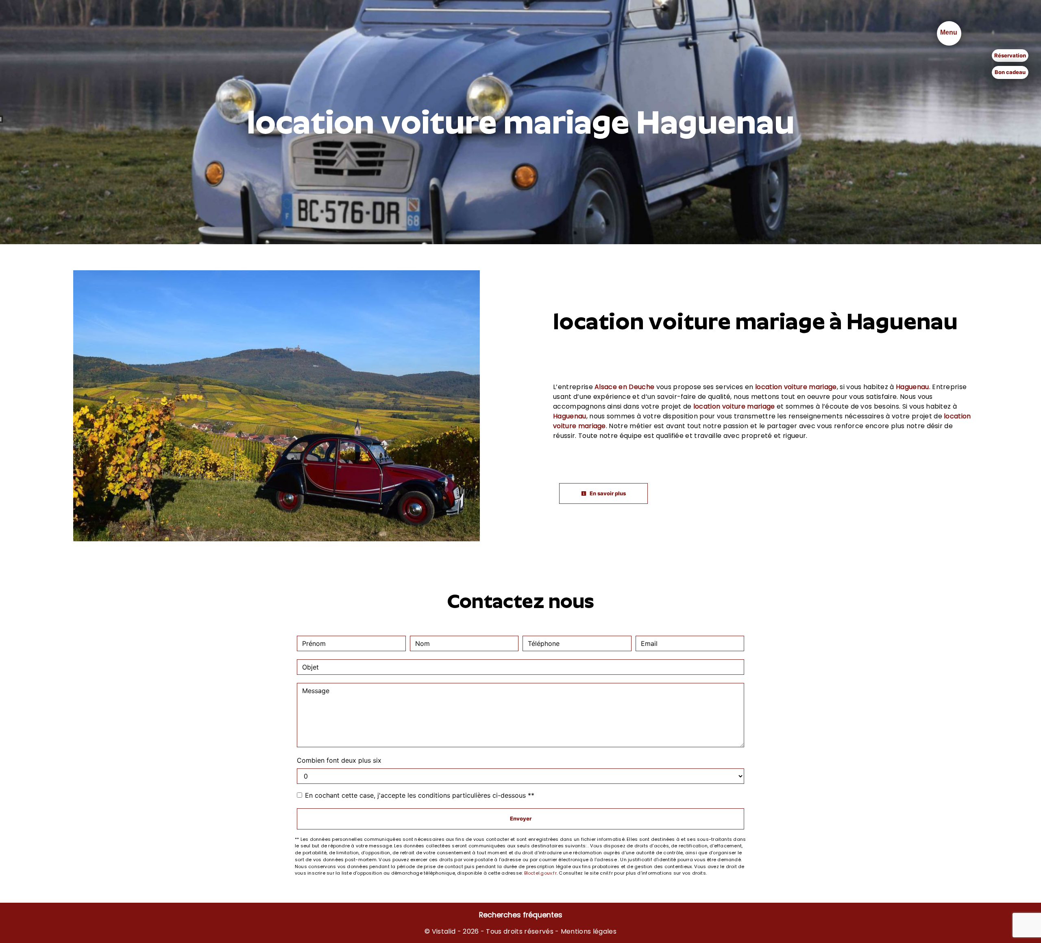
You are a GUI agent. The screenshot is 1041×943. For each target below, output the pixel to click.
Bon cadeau (1010, 72)
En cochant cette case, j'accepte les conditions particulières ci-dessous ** (419, 795)
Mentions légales (587, 931)
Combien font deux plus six (339, 760)
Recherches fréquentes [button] (520, 915)
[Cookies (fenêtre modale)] (2, 938)
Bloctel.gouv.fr (540, 873)
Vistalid (444, 931)
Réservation (1010, 55)
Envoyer (520, 818)
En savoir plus (607, 493)
